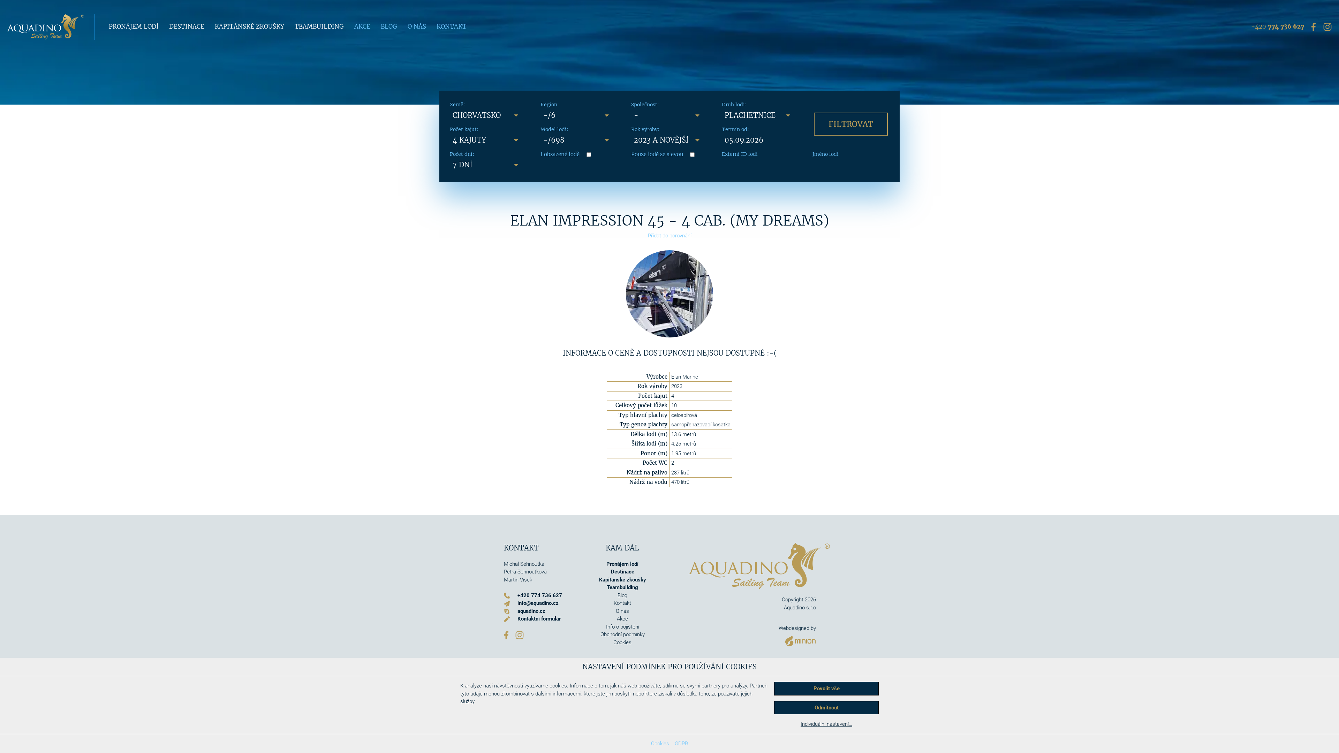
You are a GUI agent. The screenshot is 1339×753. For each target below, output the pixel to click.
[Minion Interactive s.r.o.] (797, 639)
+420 (1277, 26)
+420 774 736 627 (539, 595)
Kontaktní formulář (539, 619)
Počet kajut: (464, 129)
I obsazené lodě (560, 154)
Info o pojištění (622, 627)
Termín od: (735, 129)
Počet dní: (462, 154)
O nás (417, 26)
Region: (549, 104)
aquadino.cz (531, 611)
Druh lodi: (734, 104)
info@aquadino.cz (538, 603)
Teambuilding (319, 26)
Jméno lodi (825, 154)
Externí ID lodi (740, 154)
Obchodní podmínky (622, 634)
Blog (389, 26)
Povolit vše (827, 688)
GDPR (681, 743)
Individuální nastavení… (826, 724)
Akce (362, 26)
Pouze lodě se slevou (657, 154)
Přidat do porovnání (669, 236)
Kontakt (452, 26)
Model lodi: (554, 129)
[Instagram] (1327, 26)
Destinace (186, 26)
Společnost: (645, 104)
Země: (457, 104)
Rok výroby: (645, 129)
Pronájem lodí (134, 26)
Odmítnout (827, 708)
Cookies (660, 743)
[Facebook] (1313, 26)
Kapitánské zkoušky (249, 26)
